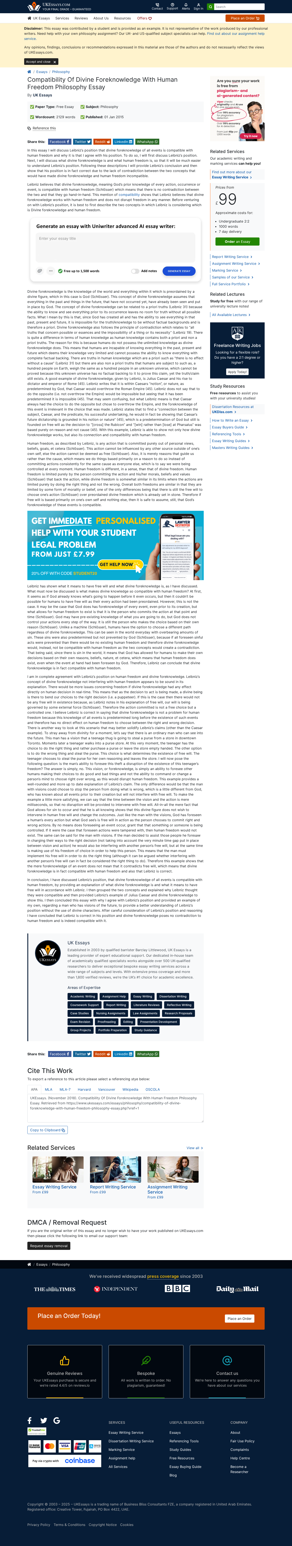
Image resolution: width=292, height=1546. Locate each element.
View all (193, 1148)
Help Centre (240, 1458)
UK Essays (41, 18)
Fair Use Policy (242, 1441)
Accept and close (38, 61)
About (235, 1432)
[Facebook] (31, 1420)
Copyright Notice (103, 1525)
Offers (142, 18)
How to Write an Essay (231, 420)
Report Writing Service (231, 257)
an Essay (237, 241)
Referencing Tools (227, 434)
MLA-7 (65, 1089)
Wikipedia (130, 1089)
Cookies (126, 1525)
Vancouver (106, 1089)
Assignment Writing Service (234, 263)
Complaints (239, 1449)
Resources (122, 18)
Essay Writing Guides (229, 441)
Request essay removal (49, 1246)
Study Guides (180, 1449)
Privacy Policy (38, 1525)
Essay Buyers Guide (228, 427)
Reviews (81, 18)
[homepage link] (29, 72)
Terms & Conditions (69, 1525)
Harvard (84, 1089)
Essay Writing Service (126, 1432)
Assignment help (122, 1458)
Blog (173, 1475)
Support (172, 8)
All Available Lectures (230, 315)
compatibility (129, 194)
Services (62, 18)
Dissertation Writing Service (131, 1441)
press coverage (163, 1276)
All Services (118, 1466)
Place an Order (243, 18)
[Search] (210, 6)
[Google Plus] (56, 1420)
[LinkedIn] (44, 1420)
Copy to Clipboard (46, 1130)
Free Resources (182, 1458)
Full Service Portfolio (229, 284)
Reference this (44, 128)
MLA (48, 1089)
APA (34, 1089)
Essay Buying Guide (185, 1466)
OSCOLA (153, 1089)
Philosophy (61, 72)
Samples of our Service (231, 277)
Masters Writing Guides (231, 447)
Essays (41, 72)
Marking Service (225, 270)
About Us (101, 18)
